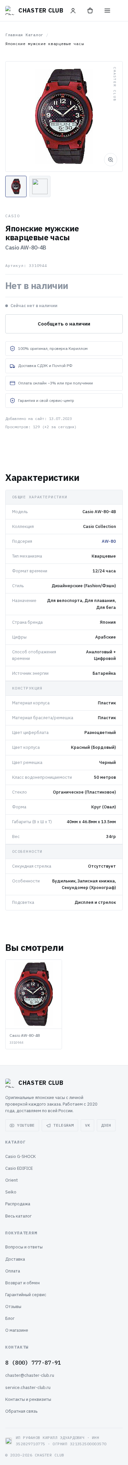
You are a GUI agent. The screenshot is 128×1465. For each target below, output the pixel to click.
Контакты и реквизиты (28, 1399)
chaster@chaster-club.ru (29, 1375)
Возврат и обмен (22, 1283)
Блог (9, 1318)
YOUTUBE (26, 1125)
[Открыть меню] (107, 10)
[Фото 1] (16, 186)
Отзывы (13, 1306)
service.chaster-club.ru (28, 1387)
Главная (14, 34)
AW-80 (109, 541)
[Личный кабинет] (73, 10)
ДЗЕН (106, 1125)
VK (87, 1125)
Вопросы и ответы (24, 1247)
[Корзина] (90, 10)
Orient (11, 1180)
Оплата (12, 1271)
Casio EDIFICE (19, 1168)
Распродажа (17, 1204)
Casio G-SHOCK (20, 1156)
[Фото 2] (40, 186)
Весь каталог (18, 1216)
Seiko (10, 1192)
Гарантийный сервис (25, 1294)
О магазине (16, 1330)
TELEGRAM (63, 1125)
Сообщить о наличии (64, 324)
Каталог (34, 34)
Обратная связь (21, 1411)
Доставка (15, 1259)
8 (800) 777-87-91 (33, 1362)
